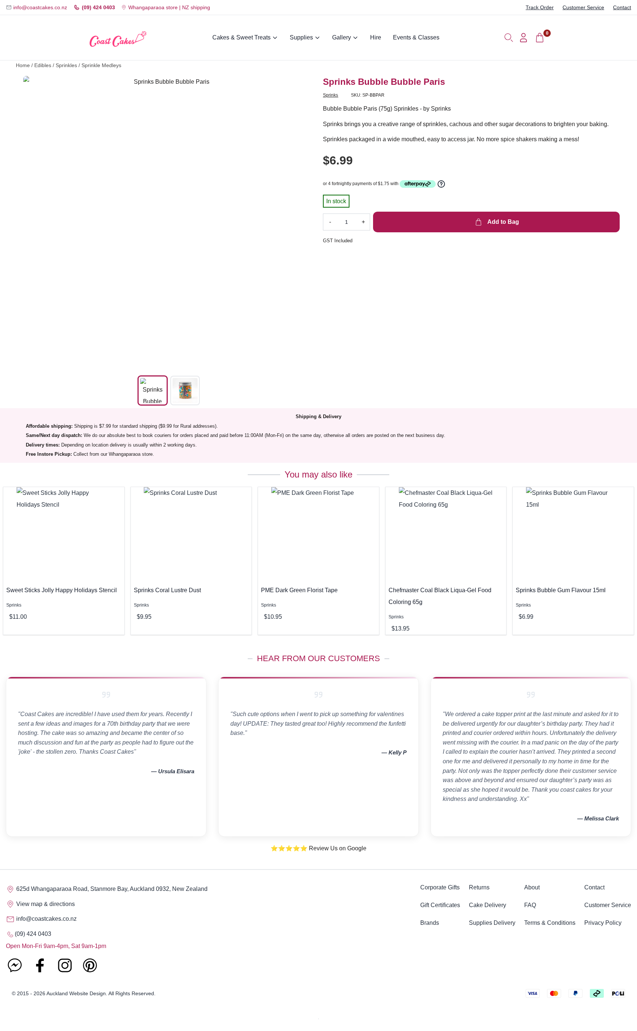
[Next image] (303, 221)
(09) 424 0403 (98, 7)
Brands (429, 923)
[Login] (523, 37)
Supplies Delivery (492, 923)
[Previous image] (34, 221)
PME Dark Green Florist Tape (299, 590)
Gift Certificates (440, 905)
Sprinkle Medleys (101, 65)
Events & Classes (416, 37)
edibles (42, 65)
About (532, 887)
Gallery (341, 37)
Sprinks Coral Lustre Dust (167, 590)
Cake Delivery (487, 905)
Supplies (301, 37)
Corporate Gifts (440, 887)
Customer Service (583, 7)
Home (23, 65)
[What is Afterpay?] (418, 184)
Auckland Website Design (76, 993)
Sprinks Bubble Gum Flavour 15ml (561, 590)
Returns (479, 887)
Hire (375, 37)
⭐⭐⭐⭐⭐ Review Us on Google (318, 848)
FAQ (530, 905)
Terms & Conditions (549, 923)
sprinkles (66, 65)
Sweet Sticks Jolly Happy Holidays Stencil (61, 590)
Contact (622, 7)
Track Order (540, 7)
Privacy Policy (603, 923)
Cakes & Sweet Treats (241, 37)
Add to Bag (502, 222)
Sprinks (330, 95)
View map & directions (45, 904)
